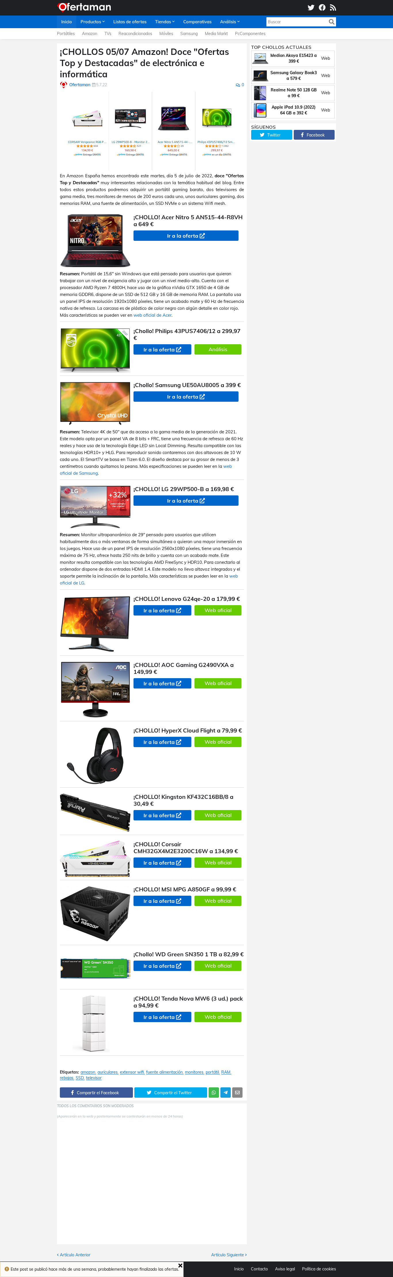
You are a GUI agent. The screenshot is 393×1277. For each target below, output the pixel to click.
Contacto (259, 1269)
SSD (80, 1078)
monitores (194, 1072)
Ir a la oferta (182, 235)
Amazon (89, 33)
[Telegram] (225, 1092)
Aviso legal (285, 1269)
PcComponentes (250, 33)
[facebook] (322, 8)
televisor (94, 1078)
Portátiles (66, 33)
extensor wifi (132, 1072)
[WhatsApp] (214, 1092)
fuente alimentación (164, 1072)
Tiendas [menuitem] (163, 21)
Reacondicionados (135, 33)
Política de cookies (319, 1269)
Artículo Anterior (75, 1255)
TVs (107, 33)
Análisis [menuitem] (228, 21)
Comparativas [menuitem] (197, 21)
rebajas (66, 1078)
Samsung (189, 33)
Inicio (239, 1269)
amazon (88, 1072)
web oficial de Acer (152, 315)
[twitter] (311, 8)
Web (325, 58)
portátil (212, 1072)
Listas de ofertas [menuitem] (129, 21)
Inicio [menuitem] (66, 21)
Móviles (166, 33)
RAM (225, 1072)
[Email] (237, 1092)
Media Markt (216, 33)
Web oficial (218, 610)
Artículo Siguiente (227, 1255)
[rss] (333, 8)
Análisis (218, 349)
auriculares (108, 1072)
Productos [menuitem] (91, 21)
